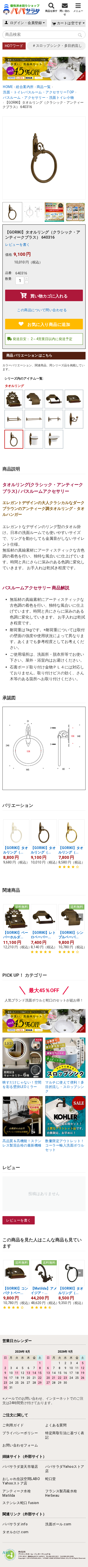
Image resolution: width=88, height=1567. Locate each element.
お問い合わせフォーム (20, 1445)
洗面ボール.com (58, 1524)
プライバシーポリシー (20, 1433)
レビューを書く (17, 245)
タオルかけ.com (15, 1532)
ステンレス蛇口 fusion (20, 1503)
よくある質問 (55, 1425)
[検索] (79, 35)
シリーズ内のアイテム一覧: (24, 378)
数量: (8, 279)
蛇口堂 (50, 1479)
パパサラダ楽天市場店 (20, 1466)
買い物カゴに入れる (49, 296)
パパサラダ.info (15, 1524)
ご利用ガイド (13, 1425)
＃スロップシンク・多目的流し (57, 46)
